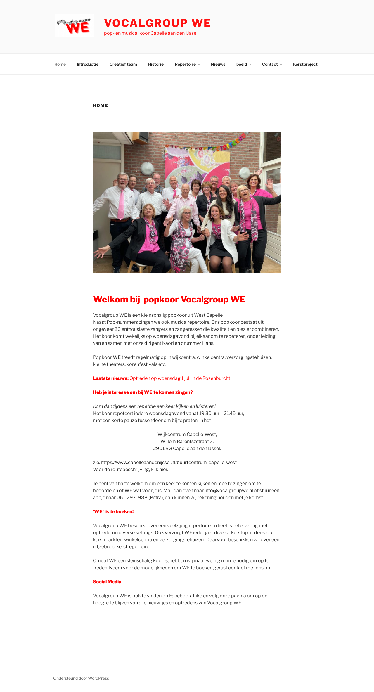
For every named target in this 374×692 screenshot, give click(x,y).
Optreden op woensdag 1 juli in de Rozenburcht (179, 378)
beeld (241, 64)
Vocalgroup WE (157, 23)
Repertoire (185, 64)
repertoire (200, 525)
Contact (270, 64)
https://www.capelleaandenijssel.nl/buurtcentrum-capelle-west (169, 462)
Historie (156, 64)
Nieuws (218, 64)
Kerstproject (305, 64)
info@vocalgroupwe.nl (229, 490)
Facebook (180, 595)
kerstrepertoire (132, 546)
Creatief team (123, 64)
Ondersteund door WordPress (81, 678)
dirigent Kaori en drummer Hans (178, 343)
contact (236, 567)
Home (60, 64)
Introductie (87, 64)
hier (163, 469)
